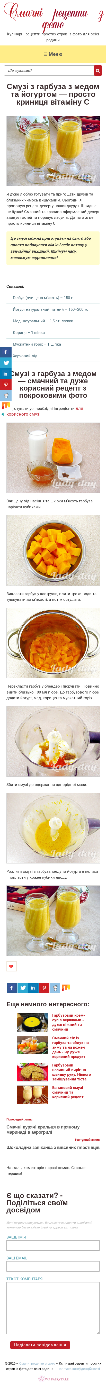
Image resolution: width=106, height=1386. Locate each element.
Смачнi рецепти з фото (37, 1363)
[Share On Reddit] (55, 988)
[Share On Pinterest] (44, 988)
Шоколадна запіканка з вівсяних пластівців (53, 1147)
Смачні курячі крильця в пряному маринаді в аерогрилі (43, 1129)
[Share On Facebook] (12, 988)
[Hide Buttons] (2, 415)
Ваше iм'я (16, 1237)
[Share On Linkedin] (33, 988)
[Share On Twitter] (22, 988)
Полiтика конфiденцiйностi (78, 1369)
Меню (55, 54)
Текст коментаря (24, 1279)
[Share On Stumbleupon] (66, 988)
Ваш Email (16, 1258)
